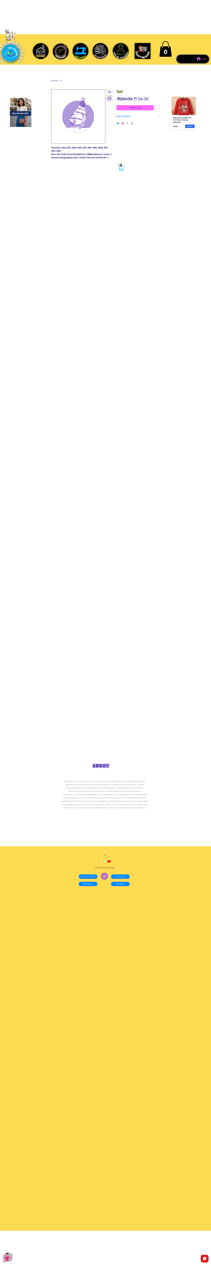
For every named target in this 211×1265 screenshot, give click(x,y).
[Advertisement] (73, 17)
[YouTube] (109, 861)
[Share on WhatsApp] (127, 123)
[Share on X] (132, 123)
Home (54, 80)
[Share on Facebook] (118, 123)
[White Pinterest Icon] (105, 861)
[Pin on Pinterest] (122, 123)
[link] (121, 167)
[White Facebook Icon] (101, 861)
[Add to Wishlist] (157, 107)
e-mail (68, 804)
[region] (11, 40)
